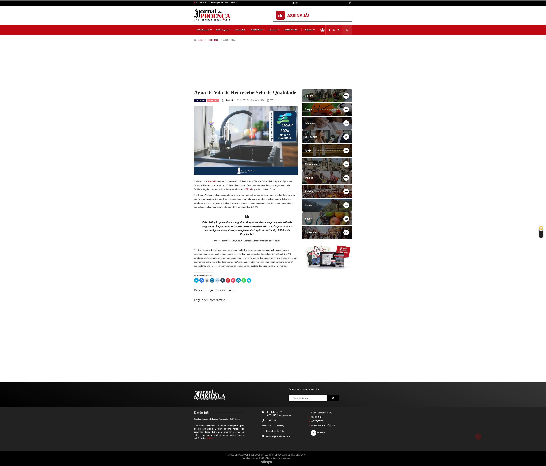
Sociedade (203, 30)
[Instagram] (334, 30)
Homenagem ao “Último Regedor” (224, 3)
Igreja (308, 30)
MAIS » (210, 438)
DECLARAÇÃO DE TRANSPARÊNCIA (290, 455)
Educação (222, 30)
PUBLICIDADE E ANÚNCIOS (323, 425)
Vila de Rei (212, 100)
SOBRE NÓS (316, 417)
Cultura (240, 30)
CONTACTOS (317, 421)
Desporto (257, 30)
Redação (230, 100)
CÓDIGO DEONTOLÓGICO (262, 455)
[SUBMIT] (333, 398)
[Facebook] (329, 30)
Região (273, 30)
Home (200, 40)
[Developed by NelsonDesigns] (266, 461)
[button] (293, 3)
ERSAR (249, 189)
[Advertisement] (273, 68)
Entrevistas (291, 30)
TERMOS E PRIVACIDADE (237, 455)
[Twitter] (339, 30)
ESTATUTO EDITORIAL (321, 413)
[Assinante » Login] (322, 30)
